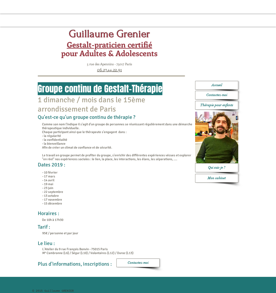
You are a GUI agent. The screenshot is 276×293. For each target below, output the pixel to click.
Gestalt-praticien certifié (109, 44)
